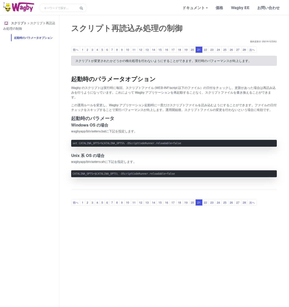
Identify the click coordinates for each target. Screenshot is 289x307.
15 (160, 50)
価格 (219, 7)
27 (237, 50)
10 (127, 50)
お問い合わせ (268, 7)
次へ (252, 50)
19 (186, 50)
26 (231, 50)
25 (224, 50)
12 (140, 50)
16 (166, 50)
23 (212, 50)
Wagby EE (240, 7)
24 (218, 50)
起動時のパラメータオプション (33, 38)
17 (173, 50)
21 (199, 50)
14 (153, 50)
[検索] (81, 8)
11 (134, 50)
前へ (75, 50)
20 (192, 50)
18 (179, 50)
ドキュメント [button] (193, 7)
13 (147, 50)
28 (244, 50)
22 (205, 50)
